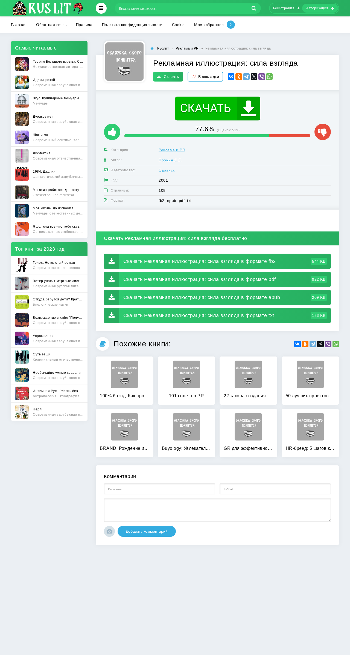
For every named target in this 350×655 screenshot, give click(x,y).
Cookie (178, 24)
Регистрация (283, 8)
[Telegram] (246, 76)
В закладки (208, 76)
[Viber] (261, 76)
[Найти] (254, 8)
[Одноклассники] (238, 76)
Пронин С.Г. (170, 160)
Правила (84, 24)
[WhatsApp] (269, 76)
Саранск (167, 170)
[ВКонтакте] (231, 76)
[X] (254, 76)
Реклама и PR (172, 150)
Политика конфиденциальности (132, 24)
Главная (19, 24)
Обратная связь (51, 24)
